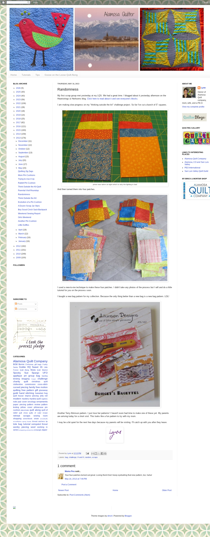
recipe (45, 413)
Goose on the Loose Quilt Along (61, 75)
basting (45, 376)
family (32, 387)
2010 (18, 254)
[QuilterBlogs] (194, 121)
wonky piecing (21, 427)
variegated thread (39, 424)
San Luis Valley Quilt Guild (196, 171)
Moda (33, 370)
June (20, 164)
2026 (18, 88)
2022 (18, 103)
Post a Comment (69, 484)
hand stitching (26, 393)
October (22, 149)
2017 (18, 122)
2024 (18, 96)
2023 (18, 99)
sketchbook (27, 419)
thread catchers (38, 421)
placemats (25, 410)
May (20, 168)
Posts (19, 304)
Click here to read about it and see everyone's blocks (112, 98)
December (23, 141)
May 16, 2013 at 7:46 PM (76, 479)
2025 (18, 92)
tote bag (17, 424)
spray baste (27, 421)
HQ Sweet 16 (35, 367)
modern (17, 398)
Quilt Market (42, 370)
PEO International (192, 168)
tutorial (26, 424)
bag (66, 457)
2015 (18, 130)
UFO (45, 372)
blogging (26, 379)
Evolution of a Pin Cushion (30, 202)
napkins (44, 399)
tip (47, 421)
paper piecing (19, 404)
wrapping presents (26, 430)
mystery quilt (35, 399)
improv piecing (32, 396)
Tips (37, 75)
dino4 (110, 516)
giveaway (43, 390)
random (88, 457)
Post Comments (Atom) (80, 495)
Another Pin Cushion (27, 221)
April (20, 230)
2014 (18, 134)
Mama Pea (70, 471)
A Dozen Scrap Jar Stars (29, 206)
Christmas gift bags (33, 364)
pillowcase (38, 407)
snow (36, 418)
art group (29, 375)
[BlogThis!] (95, 453)
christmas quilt (40, 381)
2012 (18, 246)
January (22, 241)
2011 (18, 250)
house (21, 396)
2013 (18, 138)
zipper (44, 430)
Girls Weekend (24, 217)
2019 (18, 115)
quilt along (35, 410)
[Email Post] (87, 453)
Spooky (17, 372)
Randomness (24, 194)
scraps (95, 457)
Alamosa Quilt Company (30, 361)
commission (30, 384)
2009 (18, 257)
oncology (32, 402)
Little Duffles (23, 225)
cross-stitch (43, 384)
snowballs (44, 419)
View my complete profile (193, 107)
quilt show (23, 413)
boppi (34, 379)
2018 (18, 119)
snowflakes (17, 421)
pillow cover (26, 407)
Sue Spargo (31, 372)
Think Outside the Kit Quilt (29, 187)
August (21, 156)
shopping (17, 418)
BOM (15, 364)
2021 (18, 107)
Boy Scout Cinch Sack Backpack (32, 209)
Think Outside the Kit (27, 198)
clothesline (18, 384)
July (20, 160)
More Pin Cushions (26, 175)
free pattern (27, 390)
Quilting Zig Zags (25, 171)
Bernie (21, 364)
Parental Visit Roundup (28, 190)
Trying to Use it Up (26, 179)
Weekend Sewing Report (29, 213)
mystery (25, 399)
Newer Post (63, 490)
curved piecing (20, 387)
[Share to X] (99, 453)
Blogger (128, 516)
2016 (18, 126)
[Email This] (92, 453)
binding (16, 379)
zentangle (37, 430)
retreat (16, 415)
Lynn (203, 88)
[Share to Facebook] (102, 453)
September (23, 152)
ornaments (42, 401)
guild (15, 393)
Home (13, 75)
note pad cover (20, 402)
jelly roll (44, 396)
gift (36, 390)
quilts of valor (35, 413)
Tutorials (26, 75)
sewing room (40, 416)
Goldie (22, 367)
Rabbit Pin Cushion (26, 183)
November (23, 145)
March (21, 234)
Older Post (166, 490)
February (22, 237)
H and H (80, 457)
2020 (18, 111)
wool (33, 427)
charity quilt (20, 381)
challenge (72, 457)
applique (17, 375)
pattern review (33, 404)
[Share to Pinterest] (105, 453)
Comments (22, 309)
